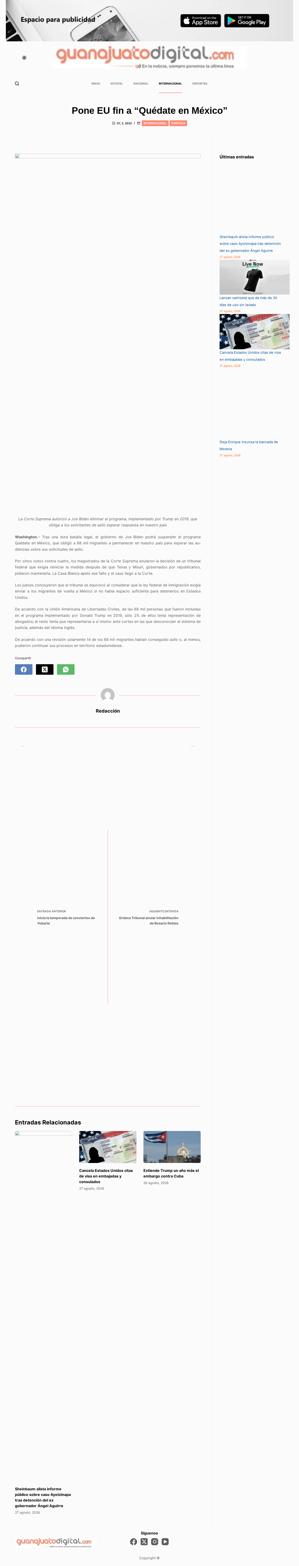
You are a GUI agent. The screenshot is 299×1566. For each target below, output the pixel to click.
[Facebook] (23, 669)
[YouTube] (165, 1541)
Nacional (140, 83)
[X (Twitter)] (44, 669)
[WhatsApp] (66, 669)
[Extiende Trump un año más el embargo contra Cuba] (172, 1147)
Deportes (199, 83)
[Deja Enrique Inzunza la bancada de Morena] (255, 404)
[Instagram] (154, 1541)
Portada (178, 123)
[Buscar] (17, 84)
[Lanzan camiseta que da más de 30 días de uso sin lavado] (255, 277)
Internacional (170, 83)
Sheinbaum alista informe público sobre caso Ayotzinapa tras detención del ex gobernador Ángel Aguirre (250, 244)
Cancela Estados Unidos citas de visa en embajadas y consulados (106, 1176)
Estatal (116, 83)
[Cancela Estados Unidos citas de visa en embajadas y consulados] (107, 1147)
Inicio (96, 83)
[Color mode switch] (24, 57)
